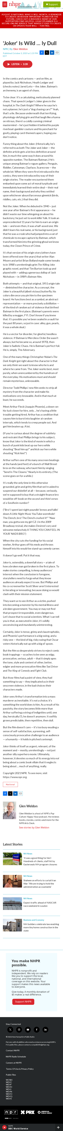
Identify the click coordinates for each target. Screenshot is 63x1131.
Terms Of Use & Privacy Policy (20, 1069)
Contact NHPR (12, 1050)
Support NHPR (23, 1001)
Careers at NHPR (14, 1063)
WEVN (9, 1091)
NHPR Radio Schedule (16, 1056)
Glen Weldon (20, 49)
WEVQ (9, 1096)
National (10, 784)
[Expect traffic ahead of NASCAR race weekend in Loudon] (12, 903)
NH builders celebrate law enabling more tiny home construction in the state (41, 927)
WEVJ (8, 1089)
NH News (27, 853)
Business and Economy (33, 919)
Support (53, 4)
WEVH (9, 1087)
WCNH (9, 1080)
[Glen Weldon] (9, 810)
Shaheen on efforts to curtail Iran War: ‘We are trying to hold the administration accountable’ (39, 883)
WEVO (9, 1094)
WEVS (9, 1098)
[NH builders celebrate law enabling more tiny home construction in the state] (12, 925)
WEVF (9, 1084)
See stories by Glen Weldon (34, 827)
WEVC (9, 1082)
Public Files (11, 1075)
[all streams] (59, 1127)
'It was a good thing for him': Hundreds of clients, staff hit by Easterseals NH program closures (40, 861)
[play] (4, 1127)
